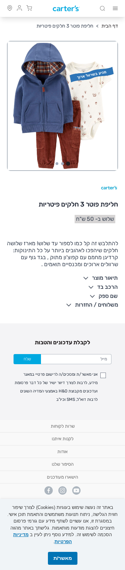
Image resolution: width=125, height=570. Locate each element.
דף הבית (109, 26)
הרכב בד (107, 287)
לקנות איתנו (63, 438)
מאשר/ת (62, 558)
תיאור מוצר (105, 278)
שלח (27, 359)
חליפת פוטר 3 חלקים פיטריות (64, 26)
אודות (62, 451)
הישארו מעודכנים (62, 477)
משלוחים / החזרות (96, 304)
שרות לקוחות (63, 426)
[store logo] (66, 8)
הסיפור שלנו (63, 464)
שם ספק (108, 296)
